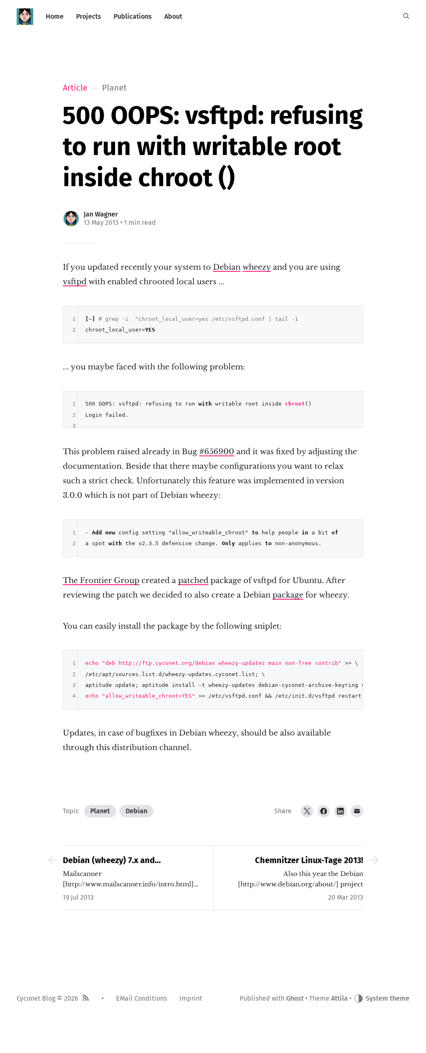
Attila (339, 998)
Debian (226, 267)
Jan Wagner (101, 214)
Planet (100, 811)
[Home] (25, 16)
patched (193, 580)
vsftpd (75, 281)
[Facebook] (323, 811)
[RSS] (85, 998)
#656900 (216, 451)
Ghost (295, 998)
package (287, 595)
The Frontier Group (101, 580)
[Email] (357, 811)
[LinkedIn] (340, 811)
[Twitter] (307, 811)
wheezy (257, 267)
